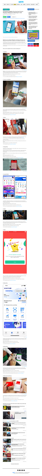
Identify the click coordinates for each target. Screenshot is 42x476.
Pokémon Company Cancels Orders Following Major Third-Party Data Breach (18, 449)
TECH (21, 4)
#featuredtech (8, 18)
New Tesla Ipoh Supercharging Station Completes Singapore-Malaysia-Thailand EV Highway (17, 444)
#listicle (19, 18)
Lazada (26, 199)
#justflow (28, 4)
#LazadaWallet (16, 18)
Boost (26, 135)
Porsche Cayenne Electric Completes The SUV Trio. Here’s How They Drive (18, 439)
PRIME (15, 4)
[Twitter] (19, 470)
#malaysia (21, 18)
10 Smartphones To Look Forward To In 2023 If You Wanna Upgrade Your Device (18, 428)
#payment (23, 18)
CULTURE (11, 4)
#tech (8, 421)
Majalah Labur (25, 366)
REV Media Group (21, 472)
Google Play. (20, 76)
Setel (26, 220)
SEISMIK (24, 4)
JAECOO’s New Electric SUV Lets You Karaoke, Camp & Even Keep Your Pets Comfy (18, 458)
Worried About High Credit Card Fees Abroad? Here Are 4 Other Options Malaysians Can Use (18, 406)
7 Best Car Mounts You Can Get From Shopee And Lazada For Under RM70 (18, 423)
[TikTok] (22, 470)
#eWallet (5, 18)
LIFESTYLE (8, 4)
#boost (3, 18)
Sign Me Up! (33, 38)
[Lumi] (24, 470)
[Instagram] (21, 470)
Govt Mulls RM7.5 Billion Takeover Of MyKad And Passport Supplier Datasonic (18, 453)
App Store (18, 76)
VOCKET (26, 171)
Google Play (14, 114)
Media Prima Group (27, 472)
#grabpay (11, 18)
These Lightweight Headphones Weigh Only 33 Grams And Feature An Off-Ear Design (18, 433)
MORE (37, 4)
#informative (13, 18)
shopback (23, 137)
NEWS (5, 4)
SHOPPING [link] (18, 4)
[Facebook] (17, 470)
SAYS (26, 274)
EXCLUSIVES (32, 4)
